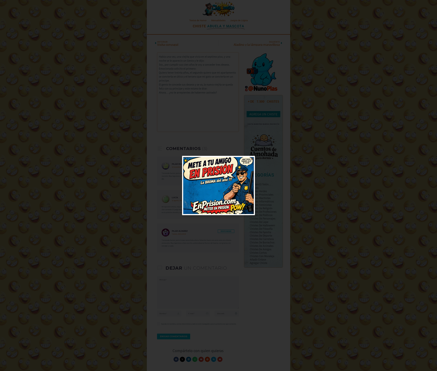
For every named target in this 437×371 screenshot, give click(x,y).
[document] (218, 185)
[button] (252, 159)
